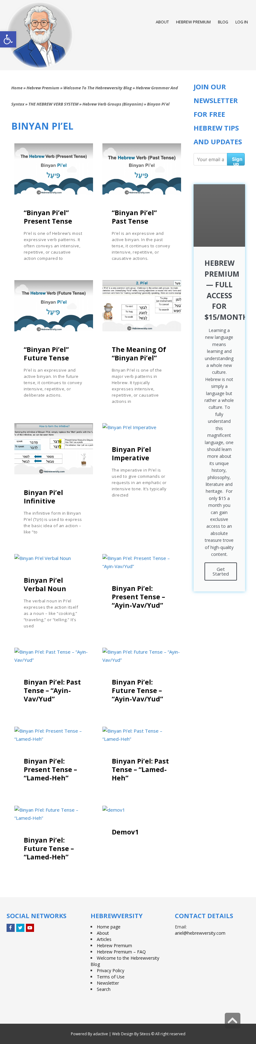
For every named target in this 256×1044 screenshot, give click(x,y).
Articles (104, 939)
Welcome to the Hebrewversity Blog (97, 88)
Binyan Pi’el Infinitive (43, 496)
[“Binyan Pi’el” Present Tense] (53, 169)
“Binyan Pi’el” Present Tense (48, 216)
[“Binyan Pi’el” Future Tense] (53, 305)
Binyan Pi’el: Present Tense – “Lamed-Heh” (50, 769)
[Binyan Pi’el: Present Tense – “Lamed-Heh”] (53, 735)
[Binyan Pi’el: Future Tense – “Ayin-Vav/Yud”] (141, 656)
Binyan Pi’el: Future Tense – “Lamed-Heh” (49, 848)
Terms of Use (111, 977)
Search (104, 989)
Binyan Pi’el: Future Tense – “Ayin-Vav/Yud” (137, 690)
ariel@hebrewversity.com (200, 933)
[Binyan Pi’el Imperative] (141, 427)
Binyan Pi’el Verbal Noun (45, 584)
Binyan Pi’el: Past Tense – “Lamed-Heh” (140, 769)
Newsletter (108, 983)
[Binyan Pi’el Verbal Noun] (53, 558)
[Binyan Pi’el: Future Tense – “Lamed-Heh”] (53, 814)
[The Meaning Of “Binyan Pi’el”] (141, 305)
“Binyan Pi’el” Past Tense (134, 216)
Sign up (237, 161)
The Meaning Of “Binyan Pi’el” (139, 353)
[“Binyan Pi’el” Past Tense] (141, 169)
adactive (100, 1034)
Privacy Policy (110, 970)
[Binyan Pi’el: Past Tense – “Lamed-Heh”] (141, 735)
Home (16, 88)
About (103, 933)
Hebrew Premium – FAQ (121, 952)
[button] (8, 39)
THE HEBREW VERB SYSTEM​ (53, 104)
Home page (109, 927)
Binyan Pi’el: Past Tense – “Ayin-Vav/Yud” (52, 690)
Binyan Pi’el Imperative (131, 453)
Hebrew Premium (43, 88)
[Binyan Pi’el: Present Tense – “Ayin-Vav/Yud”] (141, 562)
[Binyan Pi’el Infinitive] (53, 448)
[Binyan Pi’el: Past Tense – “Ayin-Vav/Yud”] (53, 656)
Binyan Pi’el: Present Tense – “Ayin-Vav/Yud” (138, 597)
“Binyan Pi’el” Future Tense (46, 353)
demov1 (125, 832)
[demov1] (141, 810)
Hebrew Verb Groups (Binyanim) (112, 104)
